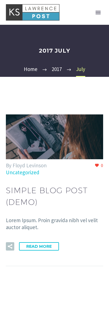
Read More (39, 246)
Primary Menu (98, 12)
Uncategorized (22, 172)
